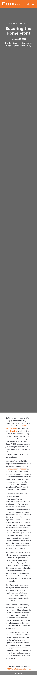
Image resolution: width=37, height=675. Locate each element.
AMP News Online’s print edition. (19, 669)
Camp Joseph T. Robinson (17, 469)
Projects (10, 46)
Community (27, 43)
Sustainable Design (23, 46)
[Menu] (33, 3)
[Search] (28, 4)
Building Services (12, 43)
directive (13, 431)
